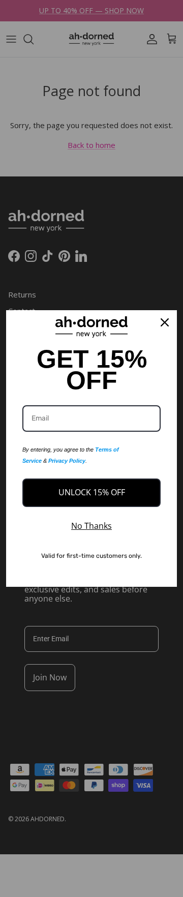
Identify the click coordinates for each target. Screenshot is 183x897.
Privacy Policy (66, 461)
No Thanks (91, 525)
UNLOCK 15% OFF (91, 492)
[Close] (164, 322)
